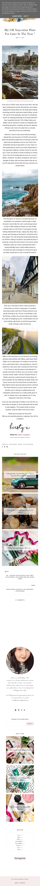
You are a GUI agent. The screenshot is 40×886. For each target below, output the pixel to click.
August (19, 845)
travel (20, 444)
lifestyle (5, 444)
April (19, 839)
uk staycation (28, 444)
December (19, 841)
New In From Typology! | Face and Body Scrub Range (20, 590)
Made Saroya (20, 883)
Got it (26, 16)
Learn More (17, 16)
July (19, 835)
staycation (13, 444)
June (19, 837)
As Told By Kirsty (17, 879)
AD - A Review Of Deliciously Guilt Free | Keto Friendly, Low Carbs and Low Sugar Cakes (20, 577)
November (19, 843)
